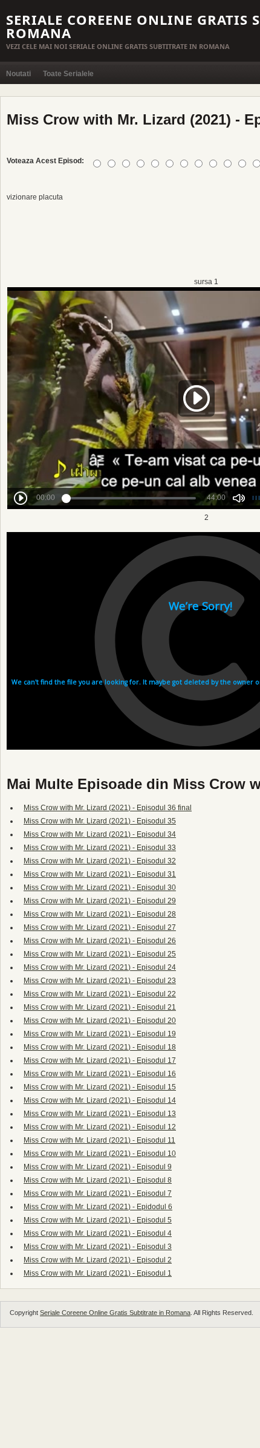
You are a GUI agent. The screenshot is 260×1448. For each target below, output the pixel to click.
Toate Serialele (68, 74)
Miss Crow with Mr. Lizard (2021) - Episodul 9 (98, 1167)
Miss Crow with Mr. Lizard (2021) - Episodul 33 (100, 847)
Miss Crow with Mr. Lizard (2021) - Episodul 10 (100, 1153)
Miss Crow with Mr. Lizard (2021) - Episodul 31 (100, 874)
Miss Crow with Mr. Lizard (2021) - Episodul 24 (100, 967)
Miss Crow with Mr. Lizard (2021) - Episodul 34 (100, 834)
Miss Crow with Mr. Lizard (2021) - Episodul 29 (100, 901)
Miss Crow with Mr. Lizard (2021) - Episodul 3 (98, 1246)
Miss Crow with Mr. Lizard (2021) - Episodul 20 (100, 1020)
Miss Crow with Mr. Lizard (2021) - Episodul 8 (98, 1180)
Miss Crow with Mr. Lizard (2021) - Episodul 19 (100, 1034)
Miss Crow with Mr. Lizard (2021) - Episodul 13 (100, 1113)
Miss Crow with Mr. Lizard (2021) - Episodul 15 (100, 1087)
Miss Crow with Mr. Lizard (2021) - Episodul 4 (98, 1233)
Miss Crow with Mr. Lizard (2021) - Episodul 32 (100, 861)
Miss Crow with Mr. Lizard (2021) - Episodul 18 (100, 1047)
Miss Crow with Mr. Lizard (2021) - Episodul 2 (98, 1260)
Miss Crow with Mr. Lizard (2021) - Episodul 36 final (108, 808)
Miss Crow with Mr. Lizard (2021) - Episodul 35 (100, 821)
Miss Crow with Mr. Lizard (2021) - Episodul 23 (100, 980)
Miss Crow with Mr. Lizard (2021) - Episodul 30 (100, 887)
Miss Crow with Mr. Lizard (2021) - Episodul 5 (98, 1220)
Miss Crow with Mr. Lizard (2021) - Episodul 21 (100, 1007)
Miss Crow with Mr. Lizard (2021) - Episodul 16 (100, 1074)
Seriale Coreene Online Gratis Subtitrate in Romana (115, 1312)
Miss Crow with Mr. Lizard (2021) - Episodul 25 (100, 954)
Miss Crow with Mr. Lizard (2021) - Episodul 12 (100, 1127)
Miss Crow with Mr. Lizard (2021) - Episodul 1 (98, 1273)
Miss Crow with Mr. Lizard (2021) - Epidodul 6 (98, 1207)
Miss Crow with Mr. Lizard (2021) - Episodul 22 (100, 994)
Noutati (18, 74)
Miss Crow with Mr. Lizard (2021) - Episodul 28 (100, 914)
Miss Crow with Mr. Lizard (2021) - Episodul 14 (100, 1100)
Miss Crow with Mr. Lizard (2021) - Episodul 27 (100, 927)
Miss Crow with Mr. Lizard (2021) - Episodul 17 (100, 1060)
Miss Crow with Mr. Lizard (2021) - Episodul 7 (98, 1193)
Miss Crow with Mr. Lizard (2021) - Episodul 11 (99, 1140)
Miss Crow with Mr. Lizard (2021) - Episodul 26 (100, 941)
